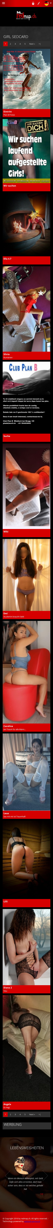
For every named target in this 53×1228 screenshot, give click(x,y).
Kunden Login (33, 3)
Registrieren (39, 3)
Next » (32, 43)
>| (40, 43)
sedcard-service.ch (32, 1221)
